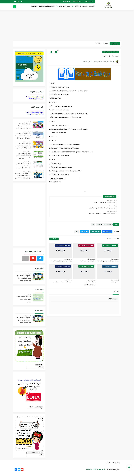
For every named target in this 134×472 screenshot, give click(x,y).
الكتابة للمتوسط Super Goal (34, 112)
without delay (56, 164)
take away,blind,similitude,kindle (108, 261)
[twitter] (21, 1)
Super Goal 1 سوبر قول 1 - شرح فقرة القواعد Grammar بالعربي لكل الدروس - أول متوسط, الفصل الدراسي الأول (23, 136)
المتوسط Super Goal (81, 6)
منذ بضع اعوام (110, 200)
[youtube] (15, 1)
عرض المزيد (54, 239)
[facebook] (18, 1)
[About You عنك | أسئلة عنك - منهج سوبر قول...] (38, 297)
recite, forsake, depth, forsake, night (104, 202)
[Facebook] (25, 258)
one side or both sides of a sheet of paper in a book (69, 91)
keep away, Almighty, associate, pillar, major (102, 213)
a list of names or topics (60, 87)
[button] (107, 231)
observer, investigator (59, 133)
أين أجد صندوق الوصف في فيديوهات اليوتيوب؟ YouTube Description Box (23, 166)
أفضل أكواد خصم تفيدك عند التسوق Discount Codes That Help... (87, 43)
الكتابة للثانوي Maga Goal (35, 114)
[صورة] (38, 124)
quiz (93, 224)
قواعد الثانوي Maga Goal (35, 99)
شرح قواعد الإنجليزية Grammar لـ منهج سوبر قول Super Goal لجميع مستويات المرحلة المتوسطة (23, 146)
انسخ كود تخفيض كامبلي (36, 407)
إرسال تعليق (112, 299)
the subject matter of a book (62, 106)
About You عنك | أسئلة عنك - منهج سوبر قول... (23, 299)
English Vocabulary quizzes (110, 52)
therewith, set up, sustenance (62, 261)
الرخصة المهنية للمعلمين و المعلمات (43, 6)
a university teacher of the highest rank (65, 148)
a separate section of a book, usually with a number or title (72, 152)
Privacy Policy (67, 1)
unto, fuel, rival (114, 282)
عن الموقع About (77, 1)
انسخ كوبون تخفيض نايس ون (35, 452)
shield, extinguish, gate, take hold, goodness (102, 208)
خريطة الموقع (88, 1)
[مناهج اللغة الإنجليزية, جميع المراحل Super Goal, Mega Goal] (38, 276)
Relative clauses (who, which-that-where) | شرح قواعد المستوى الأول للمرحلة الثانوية (23, 156)
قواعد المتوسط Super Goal (34, 97)
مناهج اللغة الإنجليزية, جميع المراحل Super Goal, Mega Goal (24, 278)
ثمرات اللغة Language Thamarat (95, 469)
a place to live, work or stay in (62, 167)
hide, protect (56, 98)
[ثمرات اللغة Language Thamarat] (108, 4)
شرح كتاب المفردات (112, 462)
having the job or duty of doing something (66, 171)
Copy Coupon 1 (39, 365)
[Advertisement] (67, 25)
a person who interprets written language (66, 117)
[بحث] (14, 6)
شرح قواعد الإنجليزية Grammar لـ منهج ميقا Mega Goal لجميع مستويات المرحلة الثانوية (23, 126)
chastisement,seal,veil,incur (62, 282)
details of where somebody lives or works (66, 145)
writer (54, 136)
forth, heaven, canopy (87, 261)
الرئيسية (91, 6)
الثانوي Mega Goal (64, 6)
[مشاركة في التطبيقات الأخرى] (76, 231)
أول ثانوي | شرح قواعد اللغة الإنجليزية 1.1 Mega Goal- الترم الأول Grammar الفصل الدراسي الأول (23, 176)
